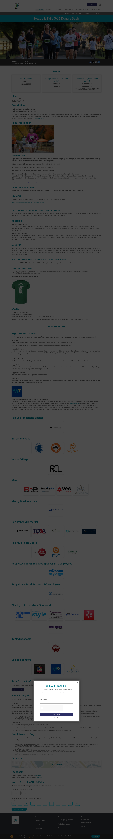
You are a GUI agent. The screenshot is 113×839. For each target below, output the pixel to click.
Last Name (60, 693)
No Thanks (56, 717)
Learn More (56, 714)
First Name (43, 693)
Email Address (44, 699)
